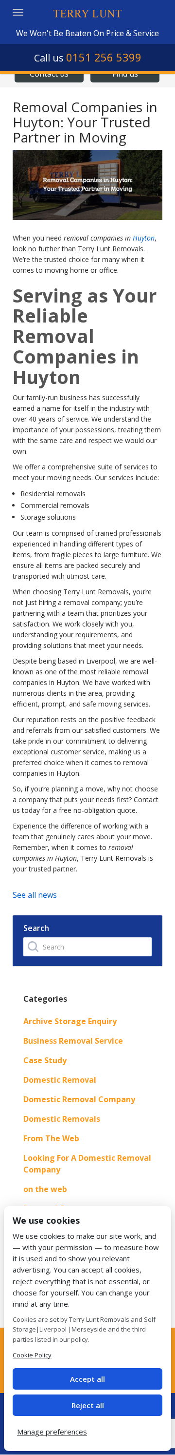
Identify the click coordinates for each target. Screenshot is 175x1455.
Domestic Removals (61, 1118)
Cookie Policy (32, 1355)
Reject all (87, 1405)
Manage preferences (52, 1431)
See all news (35, 894)
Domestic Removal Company (79, 1099)
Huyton (144, 237)
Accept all (87, 1379)
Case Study (45, 1060)
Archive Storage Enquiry (70, 1021)
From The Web (51, 1138)
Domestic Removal (59, 1079)
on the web (45, 1189)
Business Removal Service (73, 1040)
